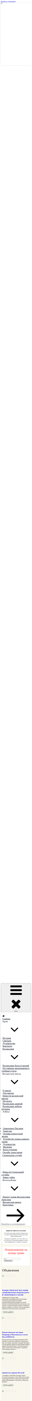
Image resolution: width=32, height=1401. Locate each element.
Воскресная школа (12, 1202)
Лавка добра (9, 1177)
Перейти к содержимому (8, 1)
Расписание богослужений (16, 1065)
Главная (6, 1018)
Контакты (7, 1046)
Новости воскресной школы (12, 1097)
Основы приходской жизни (12, 1135)
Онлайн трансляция (12, 1152)
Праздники (8, 1204)
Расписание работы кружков (12, 1107)
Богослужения (10, 1149)
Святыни (7, 1040)
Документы (8, 1093)
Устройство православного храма (15, 1140)
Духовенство (9, 1043)
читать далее (8, 1312)
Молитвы (7, 1147)
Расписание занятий (12, 1103)
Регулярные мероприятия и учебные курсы (16, 1069)
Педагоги (7, 1101)
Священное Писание (13, 1128)
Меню (16, 1011)
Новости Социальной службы (13, 1173)
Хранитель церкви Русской (13, 1373)
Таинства (7, 1131)
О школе (7, 1090)
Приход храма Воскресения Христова (16, 1198)
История (7, 1038)
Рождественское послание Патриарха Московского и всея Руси (15, 1334)
